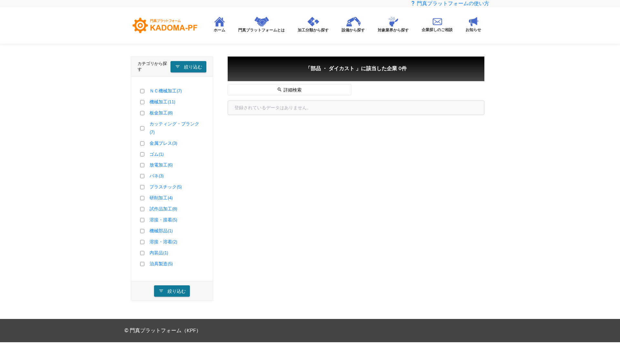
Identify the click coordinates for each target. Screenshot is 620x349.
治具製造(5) (161, 263)
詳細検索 (292, 90)
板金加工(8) (161, 113)
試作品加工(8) (163, 209)
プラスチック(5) (166, 187)
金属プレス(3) (163, 143)
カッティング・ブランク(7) (174, 128)
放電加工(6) (161, 165)
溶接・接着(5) (163, 220)
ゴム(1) (157, 154)
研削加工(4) (161, 198)
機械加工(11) (162, 102)
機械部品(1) (161, 230)
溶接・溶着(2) (163, 241)
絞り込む (192, 67)
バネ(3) (157, 176)
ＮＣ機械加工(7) (166, 91)
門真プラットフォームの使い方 (452, 3)
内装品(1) (159, 252)
